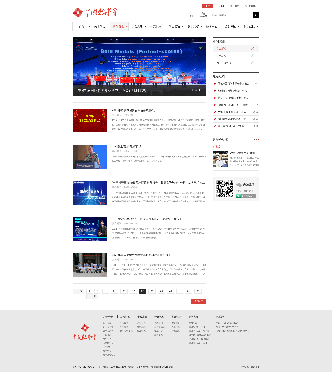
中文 (208, 6)
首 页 (81, 26)
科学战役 (249, 26)
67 (188, 291)
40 (161, 291)
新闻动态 (158, 335)
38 (142, 291)
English (220, 6)
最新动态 (219, 76)
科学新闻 (221, 55)
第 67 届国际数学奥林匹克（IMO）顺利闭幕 (112, 90)
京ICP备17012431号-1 (83, 367)
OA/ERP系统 (167, 367)
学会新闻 (221, 48)
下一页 (92, 296)
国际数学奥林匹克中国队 (200, 335)
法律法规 (155, 367)
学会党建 (137, 26)
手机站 (236, 6)
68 (198, 291)
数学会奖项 (220, 139)
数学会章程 (108, 327)
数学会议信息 (223, 62)
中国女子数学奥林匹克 (199, 339)
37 (133, 291)
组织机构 (107, 339)
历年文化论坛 (109, 354)
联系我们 (107, 347)
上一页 (78, 291)
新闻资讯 (118, 26)
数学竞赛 (193, 26)
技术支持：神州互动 (250, 367)
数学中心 (211, 26)
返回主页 (199, 301)
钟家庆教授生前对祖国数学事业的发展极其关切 (244, 153)
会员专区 (230, 26)
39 (152, 291)
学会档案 (107, 335)
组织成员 (141, 327)
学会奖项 (174, 26)
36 (124, 291)
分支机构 (155, 26)
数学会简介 (108, 323)
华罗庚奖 (176, 323)
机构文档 (158, 323)
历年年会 (107, 350)
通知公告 (141, 323)
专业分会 (158, 331)
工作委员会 (159, 327)
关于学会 (99, 26)
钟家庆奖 (176, 331)
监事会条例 (108, 331)
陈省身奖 (176, 327)
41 (170, 291)
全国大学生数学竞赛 (198, 343)
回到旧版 (252, 6)
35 (114, 291)
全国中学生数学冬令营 (199, 331)
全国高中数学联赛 (197, 327)
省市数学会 (108, 343)
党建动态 (141, 331)
